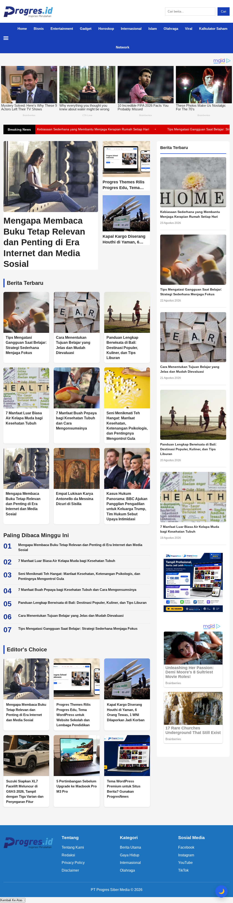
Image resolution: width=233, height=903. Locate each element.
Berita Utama (130, 847)
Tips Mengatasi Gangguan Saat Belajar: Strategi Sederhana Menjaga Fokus (77, 628)
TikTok (183, 870)
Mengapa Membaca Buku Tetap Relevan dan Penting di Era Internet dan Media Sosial (80, 547)
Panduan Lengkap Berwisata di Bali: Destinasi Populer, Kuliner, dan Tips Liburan (82, 603)
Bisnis (39, 28)
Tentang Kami (73, 847)
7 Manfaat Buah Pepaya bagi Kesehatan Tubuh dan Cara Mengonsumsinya (77, 590)
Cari (223, 11)
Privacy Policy (73, 863)
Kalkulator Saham (213, 28)
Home (22, 28)
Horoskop (106, 28)
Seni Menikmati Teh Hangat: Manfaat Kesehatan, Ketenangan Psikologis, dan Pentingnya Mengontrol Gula (79, 576)
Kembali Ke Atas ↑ (12, 900)
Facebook (186, 847)
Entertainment (62, 28)
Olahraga (171, 28)
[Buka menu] (8, 38)
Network (122, 47)
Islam (152, 28)
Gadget (85, 28)
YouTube (185, 863)
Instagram (186, 855)
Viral (188, 28)
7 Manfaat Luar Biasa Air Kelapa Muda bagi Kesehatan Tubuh (66, 561)
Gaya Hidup (129, 855)
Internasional (131, 28)
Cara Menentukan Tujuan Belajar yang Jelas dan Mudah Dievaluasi (63, 129)
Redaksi (68, 855)
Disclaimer (70, 870)
